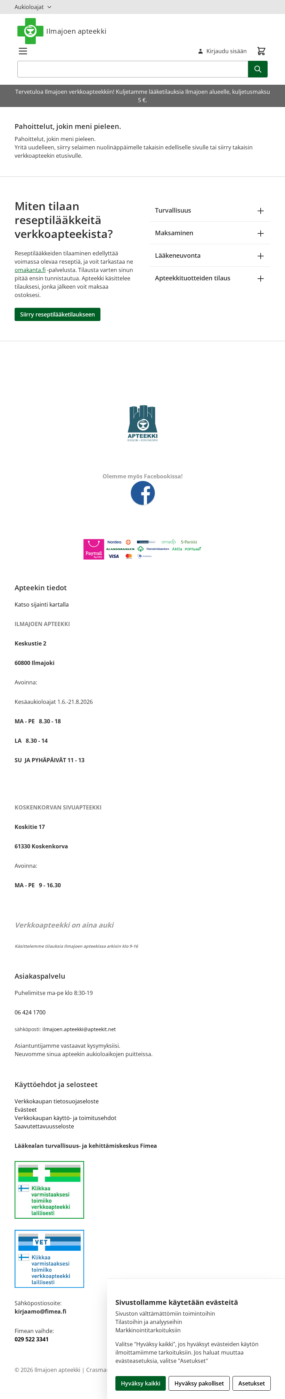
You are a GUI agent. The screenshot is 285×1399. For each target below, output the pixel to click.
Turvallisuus (173, 210)
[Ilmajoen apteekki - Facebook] (142, 493)
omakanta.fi (30, 270)
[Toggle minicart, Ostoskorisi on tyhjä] (261, 51)
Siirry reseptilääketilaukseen (57, 314)
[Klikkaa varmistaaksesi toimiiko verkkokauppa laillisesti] (142, 1190)
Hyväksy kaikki (140, 1383)
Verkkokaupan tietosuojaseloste (57, 1101)
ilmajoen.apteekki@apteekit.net (79, 1029)
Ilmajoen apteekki (76, 31)
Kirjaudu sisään (226, 51)
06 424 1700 (30, 1012)
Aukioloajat (29, 7)
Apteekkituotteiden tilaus (192, 278)
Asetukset (251, 1383)
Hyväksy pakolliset (199, 1383)
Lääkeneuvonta (178, 255)
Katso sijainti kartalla (42, 604)
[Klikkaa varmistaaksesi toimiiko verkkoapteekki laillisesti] (142, 1259)
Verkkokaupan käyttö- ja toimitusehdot (65, 1118)
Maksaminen (174, 233)
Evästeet (26, 1109)
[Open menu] (22, 51)
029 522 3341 (32, 1339)
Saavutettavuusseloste (44, 1126)
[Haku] (258, 69)
